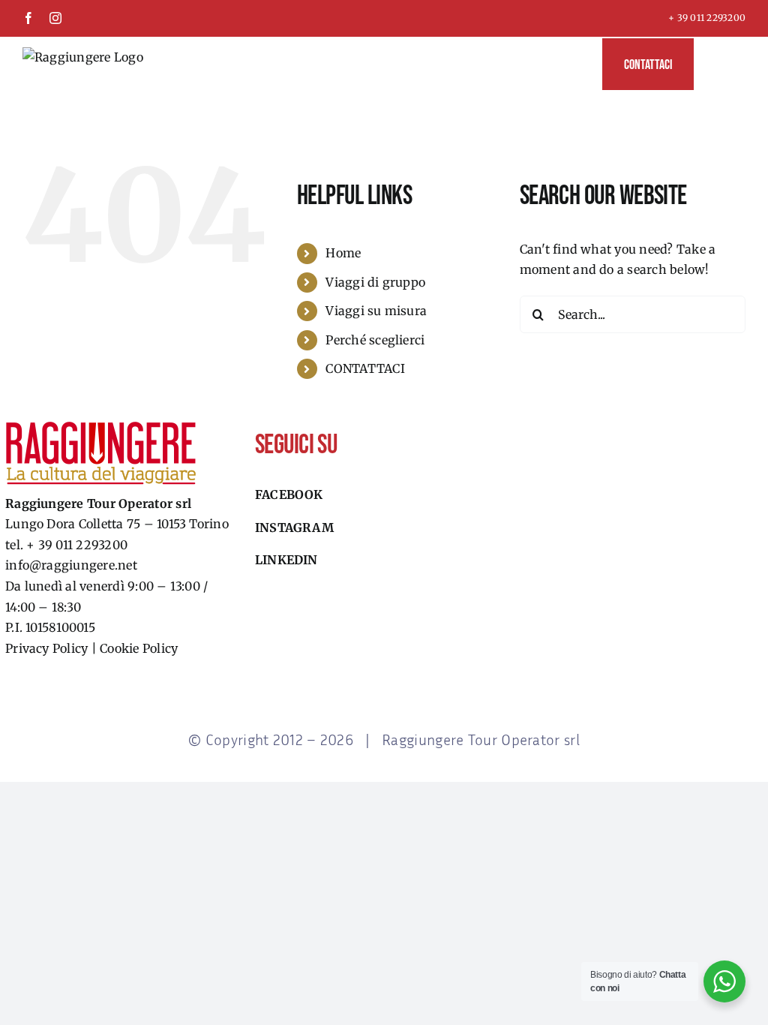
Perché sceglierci (375, 339)
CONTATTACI (365, 368)
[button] (719, 63)
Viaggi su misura (376, 310)
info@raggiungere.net (71, 565)
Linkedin (286, 559)
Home (343, 252)
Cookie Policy (139, 648)
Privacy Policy (46, 648)
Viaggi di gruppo (375, 282)
